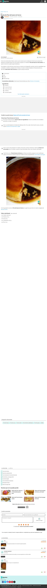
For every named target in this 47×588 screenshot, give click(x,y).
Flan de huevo (6, 423)
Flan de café (19, 423)
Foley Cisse (6, 18)
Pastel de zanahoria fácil (7, 473)
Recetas (2, 11)
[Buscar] (45, 1)
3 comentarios (20, 16)
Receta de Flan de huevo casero (17, 498)
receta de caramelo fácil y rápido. (13, 126)
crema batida (37, 155)
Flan (7, 11)
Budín (42, 423)
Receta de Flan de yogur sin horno (40, 498)
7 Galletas (6, 91)
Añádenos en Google (41, 57)
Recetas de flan (4, 209)
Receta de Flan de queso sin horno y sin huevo (40, 491)
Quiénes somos (14, 585)
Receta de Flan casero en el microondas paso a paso (17, 492)
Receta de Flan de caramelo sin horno (22, 115)
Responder (3, 548)
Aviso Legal (19, 585)
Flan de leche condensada (28, 423)
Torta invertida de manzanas (8, 481)
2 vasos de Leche (8, 89)
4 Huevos (6, 85)
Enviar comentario (41, 529)
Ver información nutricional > (23, 94)
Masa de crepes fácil (6, 484)
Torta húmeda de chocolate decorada (10, 475)
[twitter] (5, 582)
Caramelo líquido (7, 92)
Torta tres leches (6, 471)
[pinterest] (12, 582)
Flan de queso (37, 423)
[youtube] (10, 582)
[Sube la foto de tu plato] (27, 507)
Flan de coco (12, 423)
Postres (5, 11)
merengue (43, 155)
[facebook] (3, 582)
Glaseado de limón (6, 482)
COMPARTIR (42, 2)
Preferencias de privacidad (37, 585)
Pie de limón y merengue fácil (8, 477)
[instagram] (7, 582)
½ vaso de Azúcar (8, 87)
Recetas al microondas (34, 81)
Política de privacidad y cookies (27, 585)
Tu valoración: (16, 526)
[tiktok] (14, 582)
